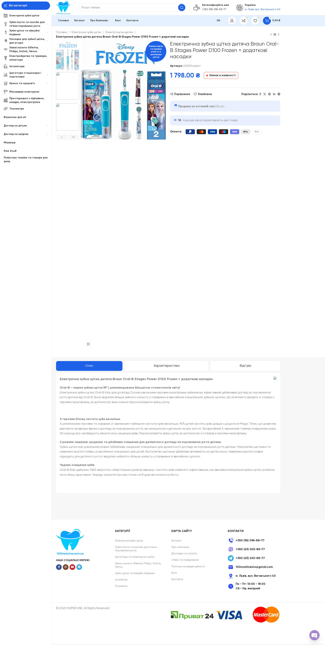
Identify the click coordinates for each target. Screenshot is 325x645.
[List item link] (254, 541)
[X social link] (264, 94)
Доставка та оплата (184, 553)
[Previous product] (271, 35)
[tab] (89, 366)
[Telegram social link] (278, 94)
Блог (174, 573)
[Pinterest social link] (269, 94)
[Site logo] (63, 7)
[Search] (181, 7)
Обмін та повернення (185, 560)
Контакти (177, 579)
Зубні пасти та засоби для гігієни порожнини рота (136, 549)
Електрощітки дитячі (119, 32)
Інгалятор (121, 579)
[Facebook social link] (260, 94)
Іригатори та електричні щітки (134, 557)
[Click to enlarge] (88, 344)
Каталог (176, 540)
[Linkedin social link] (274, 94)
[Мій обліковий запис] (232, 20)
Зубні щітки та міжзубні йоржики (135, 573)
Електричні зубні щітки (86, 32)
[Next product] (278, 35)
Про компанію (180, 547)
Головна (61, 32)
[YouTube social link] (72, 567)
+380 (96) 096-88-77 (214, 9)
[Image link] (70, 541)
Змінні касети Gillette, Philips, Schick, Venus (138, 565)
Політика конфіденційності (188, 566)
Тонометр (121, 586)
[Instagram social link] (65, 567)
